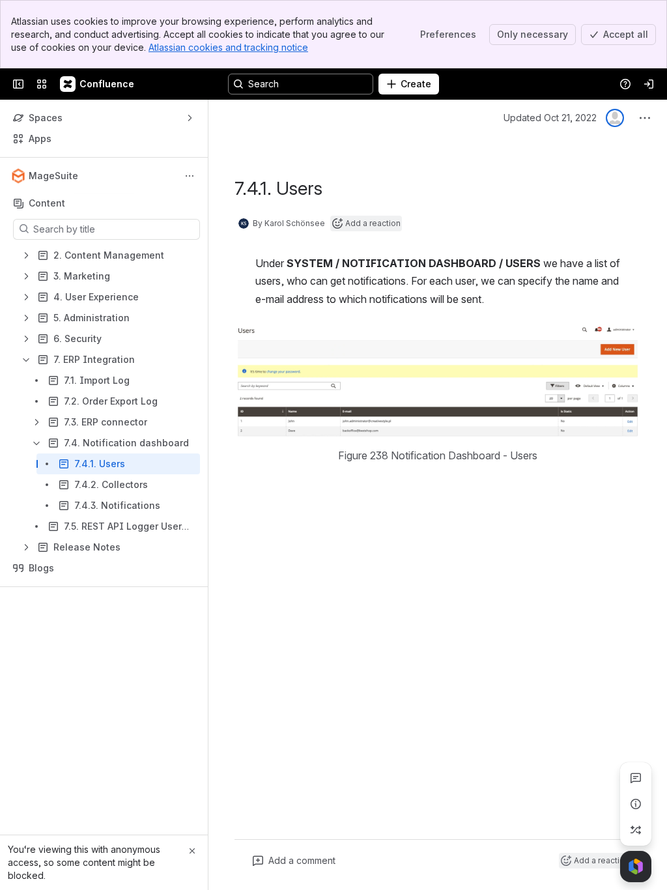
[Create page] (635, 830)
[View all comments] (635, 778)
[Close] (192, 851)
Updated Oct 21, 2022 (550, 117)
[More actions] (189, 176)
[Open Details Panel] (635, 804)
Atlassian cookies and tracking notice (228, 47)
